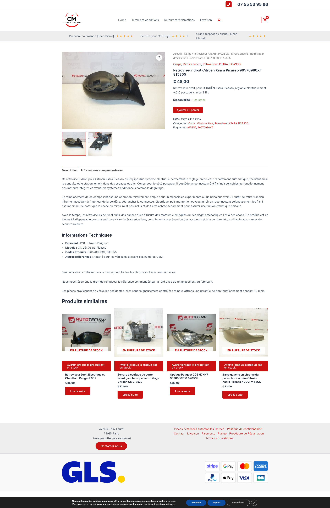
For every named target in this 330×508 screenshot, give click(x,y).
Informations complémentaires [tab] (102, 170)
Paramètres (238, 502)
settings (170, 504)
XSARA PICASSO (219, 53)
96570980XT (205, 127)
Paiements (208, 433)
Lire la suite (77, 391)
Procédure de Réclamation (246, 433)
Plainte (222, 433)
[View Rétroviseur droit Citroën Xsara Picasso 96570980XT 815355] (74, 144)
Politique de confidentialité (244, 429)
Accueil (177, 53)
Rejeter (216, 502)
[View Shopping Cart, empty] (264, 20)
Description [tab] (70, 170)
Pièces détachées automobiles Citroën (199, 429)
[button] (219, 20)
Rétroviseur (200, 53)
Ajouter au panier (188, 110)
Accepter (196, 502)
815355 (191, 127)
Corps (187, 53)
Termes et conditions (219, 438)
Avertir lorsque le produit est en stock (85, 366)
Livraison (193, 433)
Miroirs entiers (239, 53)
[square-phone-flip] (228, 4)
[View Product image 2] (100, 144)
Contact (179, 433)
